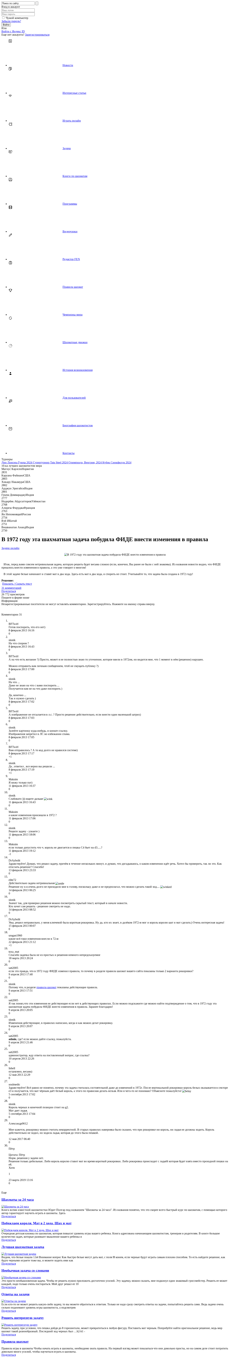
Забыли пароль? (11, 21)
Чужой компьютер (17, 17)
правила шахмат (46, 987)
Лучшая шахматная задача (22, 1247)
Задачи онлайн (10, 548)
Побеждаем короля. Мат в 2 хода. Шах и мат (36, 1223)
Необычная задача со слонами (25, 1270)
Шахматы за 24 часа (17, 1199)
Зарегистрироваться (37, 34)
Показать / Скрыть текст (17, 583)
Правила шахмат (15, 1341)
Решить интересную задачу (22, 1318)
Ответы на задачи (15, 1294)
